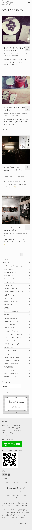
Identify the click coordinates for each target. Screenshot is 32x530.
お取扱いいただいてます (11, 321)
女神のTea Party (9, 295)
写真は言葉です (8, 367)
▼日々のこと (13, 53)
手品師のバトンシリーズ (11, 301)
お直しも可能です (9, 327)
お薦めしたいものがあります (12, 360)
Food (5, 69)
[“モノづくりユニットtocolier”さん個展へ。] (16, 210)
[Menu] (29, 2)
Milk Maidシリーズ (9, 275)
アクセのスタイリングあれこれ (13, 334)
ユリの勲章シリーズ (10, 285)
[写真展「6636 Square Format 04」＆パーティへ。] (16, 150)
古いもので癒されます (10, 370)
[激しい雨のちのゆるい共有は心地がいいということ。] (16, 90)
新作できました (8, 347)
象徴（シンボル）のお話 (11, 311)
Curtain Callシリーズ (10, 272)
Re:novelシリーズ (9, 279)
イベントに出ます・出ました (12, 337)
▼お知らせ (6, 262)
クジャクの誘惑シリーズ (11, 282)
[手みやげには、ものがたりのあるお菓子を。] (16, 30)
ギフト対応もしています (11, 340)
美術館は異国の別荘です (10, 55)
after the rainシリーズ (10, 269)
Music (7, 129)
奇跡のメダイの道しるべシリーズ (13, 291)
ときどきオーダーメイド (11, 331)
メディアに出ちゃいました (11, 344)
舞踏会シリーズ (8, 308)
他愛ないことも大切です (21, 113)
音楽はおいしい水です (10, 376)
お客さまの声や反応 (10, 324)
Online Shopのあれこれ (10, 318)
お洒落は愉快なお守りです (11, 357)
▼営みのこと (7, 315)
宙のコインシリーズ (10, 298)
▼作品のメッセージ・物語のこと (12, 266)
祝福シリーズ (8, 304)
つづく (22, 64)
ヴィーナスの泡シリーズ (11, 288)
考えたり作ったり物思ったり (12, 350)
